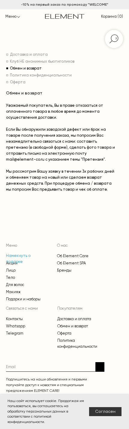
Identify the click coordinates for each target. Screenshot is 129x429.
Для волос (15, 284)
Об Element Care (72, 256)
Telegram (14, 333)
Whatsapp (15, 326)
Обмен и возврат (26, 68)
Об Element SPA (71, 263)
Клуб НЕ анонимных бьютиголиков (42, 62)
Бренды (64, 270)
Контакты (14, 319)
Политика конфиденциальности (41, 75)
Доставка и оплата (29, 55)
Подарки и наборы (23, 299)
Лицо (11, 270)
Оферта (18, 82)
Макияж (13, 292)
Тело (10, 277)
